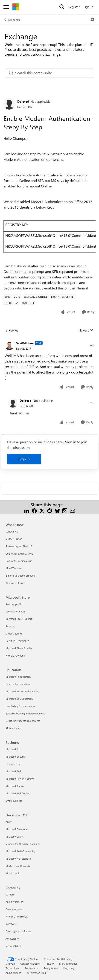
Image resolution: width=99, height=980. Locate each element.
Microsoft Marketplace (18, 858)
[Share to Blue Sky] (57, 510)
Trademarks (31, 968)
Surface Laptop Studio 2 (19, 546)
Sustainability (13, 946)
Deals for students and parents (23, 720)
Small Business (14, 800)
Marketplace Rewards (18, 866)
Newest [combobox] (86, 330)
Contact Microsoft (30, 963)
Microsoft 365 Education (19, 698)
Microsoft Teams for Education (22, 691)
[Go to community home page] (15, 6)
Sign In (88, 7)
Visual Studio (13, 873)
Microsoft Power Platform (20, 778)
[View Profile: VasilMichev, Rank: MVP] (9, 345)
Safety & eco (51, 968)
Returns (10, 626)
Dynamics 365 (13, 764)
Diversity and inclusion (18, 931)
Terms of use (12, 968)
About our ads (13, 972)
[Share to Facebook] (34, 510)
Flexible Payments (16, 655)
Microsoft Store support (19, 618)
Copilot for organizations (19, 553)
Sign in (24, 458)
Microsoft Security (16, 756)
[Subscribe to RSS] (64, 510)
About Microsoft (14, 902)
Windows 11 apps (15, 583)
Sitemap (10, 963)
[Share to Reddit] (49, 510)
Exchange (14, 19)
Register (74, 7)
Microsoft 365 (13, 771)
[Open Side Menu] (6, 6)
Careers (10, 894)
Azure (9, 822)
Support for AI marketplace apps (23, 844)
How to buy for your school (20, 706)
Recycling (68, 968)
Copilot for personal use (19, 561)
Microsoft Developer (17, 829)
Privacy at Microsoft (17, 916)
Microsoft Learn (14, 836)
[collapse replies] (49, 339)
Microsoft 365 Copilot (18, 793)
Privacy (50, 963)
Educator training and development (25, 713)
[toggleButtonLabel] (92, 19)
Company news (14, 909)
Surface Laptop (14, 539)
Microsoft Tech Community (20, 851)
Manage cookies (68, 963)
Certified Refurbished (17, 641)
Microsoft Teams (15, 786)
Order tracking (14, 633)
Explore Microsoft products (20, 575)
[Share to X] (42, 510)
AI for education (14, 728)
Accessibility (12, 938)
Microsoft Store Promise (19, 648)
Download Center (15, 611)
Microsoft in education (18, 676)
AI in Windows (13, 568)
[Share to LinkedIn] (26, 510)
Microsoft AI (12, 749)
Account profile (14, 604)
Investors (11, 924)
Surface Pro (12, 531)
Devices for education (18, 684)
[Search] (62, 7)
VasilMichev (25, 343)
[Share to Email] (72, 510)
